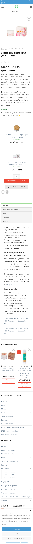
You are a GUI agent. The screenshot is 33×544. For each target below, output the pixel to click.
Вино (3, 457)
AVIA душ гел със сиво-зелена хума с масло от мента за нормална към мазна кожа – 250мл (24, 372)
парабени (11, 284)
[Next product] (3, 62)
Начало (4, 48)
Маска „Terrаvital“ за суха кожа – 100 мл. (8, 370)
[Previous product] (7, 62)
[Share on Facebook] (3, 192)
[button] (30, 510)
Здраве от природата (9, 461)
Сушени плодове (8, 493)
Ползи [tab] (4, 213)
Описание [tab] (6, 205)
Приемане (16, 529)
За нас (3, 412)
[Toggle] (31, 412)
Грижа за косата (8, 475)
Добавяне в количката (16, 180)
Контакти (4, 420)
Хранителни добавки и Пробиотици (15, 496)
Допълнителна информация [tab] (11, 209)
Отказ (16, 534)
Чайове (4, 500)
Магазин (4, 409)
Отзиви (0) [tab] (6, 217)
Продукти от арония (9, 485)
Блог (3, 405)
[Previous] (1, 369)
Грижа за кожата (9, 472)
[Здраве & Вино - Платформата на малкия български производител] (16, 7)
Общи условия (24, 542)
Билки (3, 446)
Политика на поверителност (13, 542)
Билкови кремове (8, 450)
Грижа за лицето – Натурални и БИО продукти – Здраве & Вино (16, 331)
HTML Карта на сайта (9, 431)
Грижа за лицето (9, 478)
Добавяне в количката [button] (8, 381)
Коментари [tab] (6, 221)
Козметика (13, 48)
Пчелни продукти (8, 489)
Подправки (5, 482)
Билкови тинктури (8, 454)
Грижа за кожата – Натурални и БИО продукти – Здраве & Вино (16, 321)
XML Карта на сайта (9, 435)
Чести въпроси (7, 416)
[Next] (32, 369)
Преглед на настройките (16, 538)
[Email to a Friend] (7, 192)
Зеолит (4, 465)
